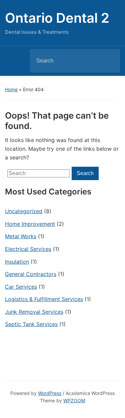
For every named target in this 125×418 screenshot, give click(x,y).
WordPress (49, 393)
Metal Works (20, 236)
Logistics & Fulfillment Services (44, 299)
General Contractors (30, 274)
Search (109, 60)
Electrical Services (28, 249)
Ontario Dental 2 (57, 18)
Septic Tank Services (31, 324)
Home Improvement (30, 224)
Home (11, 89)
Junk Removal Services (34, 311)
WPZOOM (74, 400)
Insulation (17, 261)
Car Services (21, 286)
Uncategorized (23, 211)
